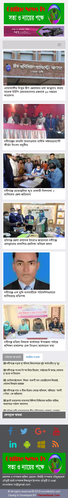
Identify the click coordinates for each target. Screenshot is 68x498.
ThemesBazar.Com (48, 495)
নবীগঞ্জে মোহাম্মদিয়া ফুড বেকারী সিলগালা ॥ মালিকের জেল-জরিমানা (29, 192)
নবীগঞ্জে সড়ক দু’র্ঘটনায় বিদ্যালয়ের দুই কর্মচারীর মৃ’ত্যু (33, 363)
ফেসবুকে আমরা (13, 415)
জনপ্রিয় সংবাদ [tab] (33, 357)
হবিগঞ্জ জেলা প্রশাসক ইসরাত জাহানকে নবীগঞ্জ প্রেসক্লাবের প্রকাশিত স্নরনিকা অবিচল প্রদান (30, 242)
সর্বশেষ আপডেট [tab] (13, 357)
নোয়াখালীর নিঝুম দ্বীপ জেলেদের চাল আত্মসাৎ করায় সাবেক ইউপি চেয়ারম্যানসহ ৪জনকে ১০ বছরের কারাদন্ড (33, 91)
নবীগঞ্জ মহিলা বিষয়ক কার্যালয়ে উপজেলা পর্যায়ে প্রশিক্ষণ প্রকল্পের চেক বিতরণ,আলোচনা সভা (31, 344)
